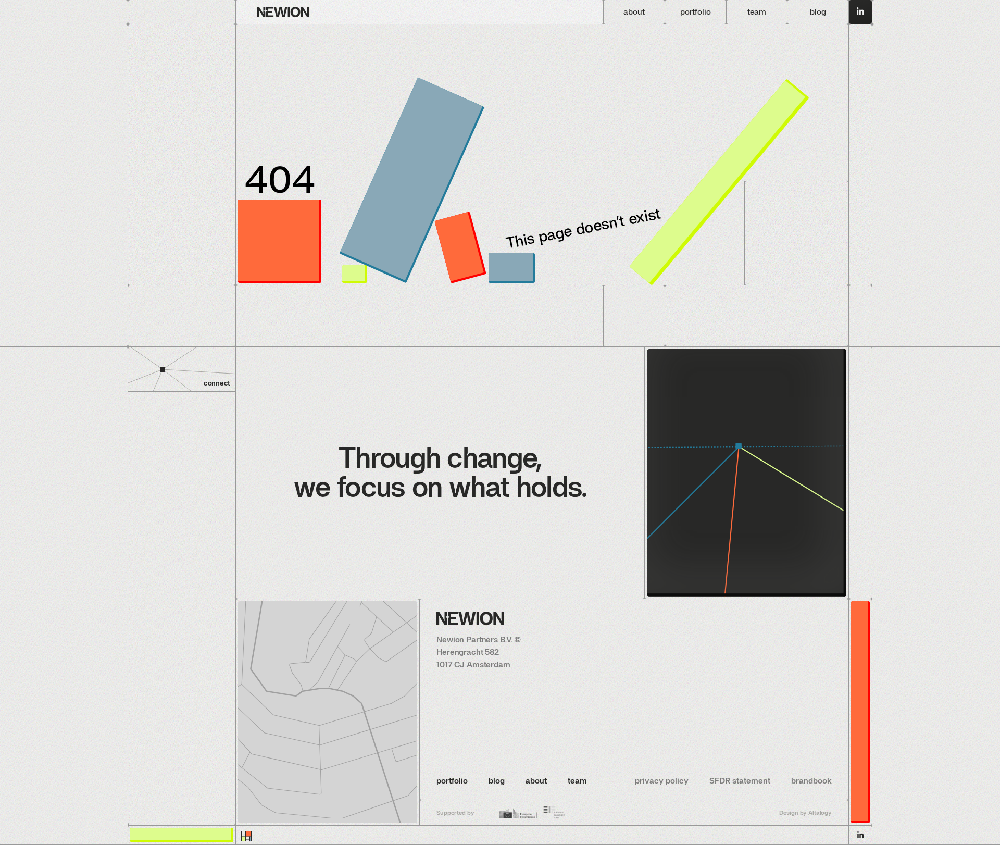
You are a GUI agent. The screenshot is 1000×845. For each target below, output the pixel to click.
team (577, 780)
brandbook (811, 780)
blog (497, 780)
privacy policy (662, 780)
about (536, 780)
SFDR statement (739, 780)
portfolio (452, 780)
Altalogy (820, 813)
